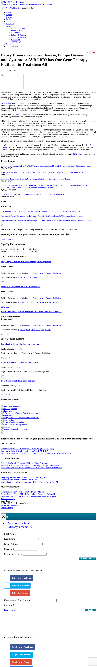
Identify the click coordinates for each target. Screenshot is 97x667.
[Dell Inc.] (5, 427)
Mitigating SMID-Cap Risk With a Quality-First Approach (26, 262)
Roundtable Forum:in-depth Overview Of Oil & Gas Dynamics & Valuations (31, 468)
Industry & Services (19, 35)
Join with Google (20, 593)
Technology (16, 42)
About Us (10, 24)
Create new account (87, 559)
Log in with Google (21, 662)
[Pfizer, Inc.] (6, 411)
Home (8, 12)
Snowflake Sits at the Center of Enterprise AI (20, 287)
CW (36, 302)
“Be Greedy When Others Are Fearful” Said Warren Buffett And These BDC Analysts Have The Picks (42, 216)
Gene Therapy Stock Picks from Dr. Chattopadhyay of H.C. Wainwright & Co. (32, 194)
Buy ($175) (5, 357)
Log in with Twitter (21, 654)
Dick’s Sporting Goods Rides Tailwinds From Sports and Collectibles (28, 494)
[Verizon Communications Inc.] (14, 429)
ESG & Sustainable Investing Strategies (18, 381)
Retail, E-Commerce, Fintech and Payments (20, 362)
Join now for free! (19, 523)
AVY (29, 277)
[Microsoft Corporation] (11, 406)
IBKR (45, 302)
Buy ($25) (5, 282)
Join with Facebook (21, 578)
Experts (9, 15)
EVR (51, 302)
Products (9, 19)
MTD (37, 330)
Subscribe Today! (8, 499)
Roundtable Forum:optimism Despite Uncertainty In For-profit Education (30, 465)
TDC (26, 302)
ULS (42, 330)
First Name (10, 533)
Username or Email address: (18, 600)
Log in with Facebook (22, 647)
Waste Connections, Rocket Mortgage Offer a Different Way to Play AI (31, 311)
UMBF (34, 277)
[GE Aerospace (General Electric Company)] (19, 413)
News (8, 21)
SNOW (21, 302)
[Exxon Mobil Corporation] (12, 422)
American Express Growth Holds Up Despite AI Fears (23, 492)
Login (92, 52)
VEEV (48, 330)
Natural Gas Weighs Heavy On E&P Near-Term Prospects (24, 463)
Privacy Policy (7, 508)
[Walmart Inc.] (7, 415)
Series (8, 26)
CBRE (56, 302)
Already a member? (20, 526)
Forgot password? (11, 610)
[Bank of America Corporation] (14, 424)
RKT (33, 330)
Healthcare (15, 39)
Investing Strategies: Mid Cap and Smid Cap (43, 273)
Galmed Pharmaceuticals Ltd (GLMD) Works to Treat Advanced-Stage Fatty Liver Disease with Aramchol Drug (46, 166)
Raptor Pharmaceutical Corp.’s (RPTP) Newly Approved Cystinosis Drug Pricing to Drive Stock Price (42, 172)
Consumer (15, 33)
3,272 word (19, 114)
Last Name (9, 538)
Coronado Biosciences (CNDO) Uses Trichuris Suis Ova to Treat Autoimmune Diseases (36, 179)
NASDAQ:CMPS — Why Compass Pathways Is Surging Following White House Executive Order (41, 211)
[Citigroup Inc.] (7, 420)
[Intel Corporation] (9, 409)
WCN (28, 330)
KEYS (22, 330)
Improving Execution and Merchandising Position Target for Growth (28, 496)
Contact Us (10, 44)
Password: (9, 605)
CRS (41, 302)
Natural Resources (18, 37)
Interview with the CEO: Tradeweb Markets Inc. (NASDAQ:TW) (27, 449)
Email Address (11, 543)
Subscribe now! (7, 239)
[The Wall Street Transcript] (12, 2)
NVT (20, 277)
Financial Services (18, 30)
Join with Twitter (20, 585)
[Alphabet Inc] (7, 431)
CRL (25, 277)
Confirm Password (13, 553)
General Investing (18, 28)
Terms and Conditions (10, 505)
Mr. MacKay (6, 103)
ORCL (31, 302)
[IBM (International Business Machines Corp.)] (20, 418)
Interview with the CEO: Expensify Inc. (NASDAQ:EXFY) (25, 451)
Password (9, 548)
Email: (3, 251)
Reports (9, 17)
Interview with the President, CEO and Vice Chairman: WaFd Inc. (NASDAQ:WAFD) (36, 453)
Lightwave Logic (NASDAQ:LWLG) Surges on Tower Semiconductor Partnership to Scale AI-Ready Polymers (46, 220)
